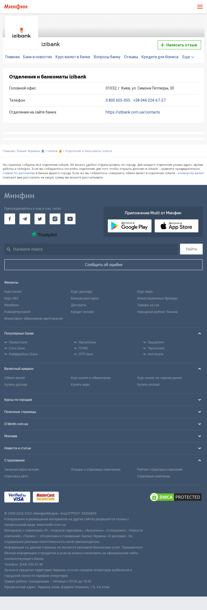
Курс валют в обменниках (91, 378)
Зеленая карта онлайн (21, 469)
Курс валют (13, 292)
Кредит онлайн (82, 312)
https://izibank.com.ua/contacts (133, 112)
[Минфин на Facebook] (9, 218)
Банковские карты (85, 298)
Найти (191, 249)
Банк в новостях (37, 57)
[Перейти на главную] (15, 7)
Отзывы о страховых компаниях (95, 469)
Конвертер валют (17, 312)
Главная (12, 57)
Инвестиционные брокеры (157, 298)
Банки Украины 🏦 (31, 151)
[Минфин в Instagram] (55, 218)
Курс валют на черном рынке (159, 378)
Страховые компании (153, 476)
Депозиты (78, 305)
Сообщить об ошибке (103, 265)
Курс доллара (81, 292)
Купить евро (80, 385)
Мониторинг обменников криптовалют (33, 318)
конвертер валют (191, 173)
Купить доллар (15, 385)
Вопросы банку (107, 57)
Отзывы (131, 57)
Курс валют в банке (73, 57)
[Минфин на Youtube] (70, 218)
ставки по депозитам (19, 173)
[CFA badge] (73, 498)
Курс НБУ (11, 298)
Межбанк (11, 305)
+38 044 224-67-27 (149, 100)
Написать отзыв (181, 45)
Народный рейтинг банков (157, 312)
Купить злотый (148, 385)
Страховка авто (16, 476)
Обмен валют (14, 378)
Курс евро (145, 292)
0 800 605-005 (118, 100)
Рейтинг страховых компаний (159, 469)
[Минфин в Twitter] (39, 218)
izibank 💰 (54, 151)
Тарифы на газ (148, 305)
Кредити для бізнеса (160, 57)
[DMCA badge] (176, 498)
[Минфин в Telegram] (24, 218)
